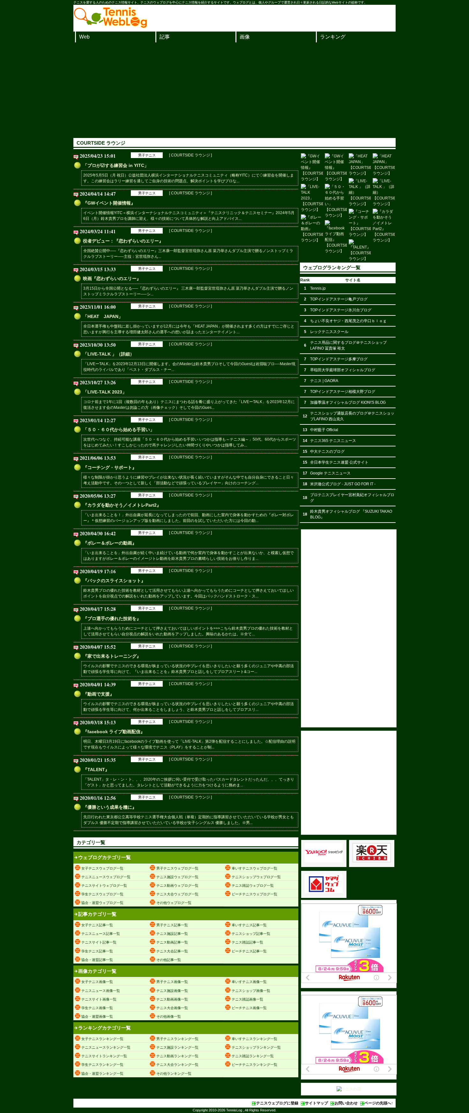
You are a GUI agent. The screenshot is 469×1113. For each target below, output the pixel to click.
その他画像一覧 (168, 1016)
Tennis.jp (318, 288)
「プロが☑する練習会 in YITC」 (116, 165)
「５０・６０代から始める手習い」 (118, 429)
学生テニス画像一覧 (97, 1008)
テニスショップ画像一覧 (251, 991)
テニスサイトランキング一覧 (104, 1056)
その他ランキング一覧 (173, 1073)
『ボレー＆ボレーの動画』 (110, 543)
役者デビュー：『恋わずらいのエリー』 (123, 240)
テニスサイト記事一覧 (98, 942)
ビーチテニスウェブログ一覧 (254, 894)
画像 (245, 37)
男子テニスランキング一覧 (177, 1039)
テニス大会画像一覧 (172, 1008)
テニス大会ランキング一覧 (177, 1064)
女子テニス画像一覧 (97, 982)
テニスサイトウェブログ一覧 (104, 885)
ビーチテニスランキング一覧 (254, 1064)
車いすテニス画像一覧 (249, 982)
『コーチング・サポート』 (110, 467)
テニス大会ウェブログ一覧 (177, 894)
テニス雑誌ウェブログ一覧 (253, 885)
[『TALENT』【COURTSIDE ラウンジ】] (360, 250)
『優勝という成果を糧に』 (110, 807)
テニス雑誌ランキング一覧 (253, 1056)
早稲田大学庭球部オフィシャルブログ (342, 370)
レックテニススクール (329, 331)
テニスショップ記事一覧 (251, 934)
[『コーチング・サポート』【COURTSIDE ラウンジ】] (360, 223)
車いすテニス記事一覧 (249, 925)
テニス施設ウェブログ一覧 (177, 877)
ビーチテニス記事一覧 (249, 951)
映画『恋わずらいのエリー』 (112, 278)
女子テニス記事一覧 (97, 925)
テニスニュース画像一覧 (100, 991)
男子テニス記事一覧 (172, 925)
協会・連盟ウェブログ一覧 (102, 903)
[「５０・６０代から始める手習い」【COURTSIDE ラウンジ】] (336, 201)
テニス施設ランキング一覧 (177, 1047)
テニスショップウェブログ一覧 (256, 877)
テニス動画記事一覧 (172, 942)
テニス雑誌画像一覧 (247, 999)
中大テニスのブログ (327, 451)
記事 (165, 37)
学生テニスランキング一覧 (102, 1064)
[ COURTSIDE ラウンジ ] (190, 155)
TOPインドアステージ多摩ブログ (339, 359)
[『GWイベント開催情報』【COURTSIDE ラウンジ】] (312, 167)
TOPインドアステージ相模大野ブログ (342, 391)
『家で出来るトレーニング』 (112, 656)
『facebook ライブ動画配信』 (114, 731)
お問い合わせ (346, 1103)
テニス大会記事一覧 (172, 951)
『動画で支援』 (98, 694)
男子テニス (147, 155)
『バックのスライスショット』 (114, 580)
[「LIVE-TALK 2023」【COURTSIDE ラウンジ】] (312, 198)
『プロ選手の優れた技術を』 (112, 618)
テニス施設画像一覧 (172, 991)
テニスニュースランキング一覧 (105, 1047)
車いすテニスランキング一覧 (254, 1039)
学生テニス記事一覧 (97, 951)
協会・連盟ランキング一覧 (102, 1073)
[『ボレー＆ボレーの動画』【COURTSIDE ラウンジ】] (312, 228)
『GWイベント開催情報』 (109, 203)
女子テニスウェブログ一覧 (102, 868)
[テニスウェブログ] (110, 26)
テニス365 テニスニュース (333, 440)
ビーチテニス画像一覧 (249, 1008)
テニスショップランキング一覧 (256, 1047)
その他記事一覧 (168, 960)
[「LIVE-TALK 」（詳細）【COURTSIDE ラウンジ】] (360, 192)
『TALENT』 (96, 769)
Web (84, 37)
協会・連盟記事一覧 (97, 960)
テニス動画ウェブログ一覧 (177, 885)
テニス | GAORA (324, 381)
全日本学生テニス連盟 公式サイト (339, 462)
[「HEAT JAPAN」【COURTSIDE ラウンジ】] (360, 164)
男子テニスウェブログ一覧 (177, 868)
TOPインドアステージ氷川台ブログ (340, 310)
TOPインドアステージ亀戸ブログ (339, 299)
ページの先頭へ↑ (378, 1103)
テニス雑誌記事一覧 (247, 942)
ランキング (333, 37)
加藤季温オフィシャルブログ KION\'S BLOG (348, 402)
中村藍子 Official (324, 430)
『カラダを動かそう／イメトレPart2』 (122, 505)
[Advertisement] (234, 90)
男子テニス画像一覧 (172, 982)
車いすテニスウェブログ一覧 (254, 868)
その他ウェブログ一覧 (173, 903)
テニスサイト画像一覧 (98, 999)
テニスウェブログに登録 (277, 1103)
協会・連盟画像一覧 (97, 1016)
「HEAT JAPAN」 (103, 316)
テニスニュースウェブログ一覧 (105, 877)
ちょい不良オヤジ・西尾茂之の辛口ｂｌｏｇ (348, 321)
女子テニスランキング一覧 (102, 1039)
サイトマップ (316, 1103)
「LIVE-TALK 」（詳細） (108, 354)
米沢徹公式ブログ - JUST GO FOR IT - (343, 484)
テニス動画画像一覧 (172, 999)
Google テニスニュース (330, 473)
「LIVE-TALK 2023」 (105, 391)
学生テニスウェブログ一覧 (102, 894)
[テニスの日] (349, 1089)
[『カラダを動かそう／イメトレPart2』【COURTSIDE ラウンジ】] (384, 226)
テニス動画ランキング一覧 (177, 1056)
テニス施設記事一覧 (172, 934)
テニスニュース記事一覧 (100, 934)
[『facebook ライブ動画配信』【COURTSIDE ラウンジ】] (336, 237)
